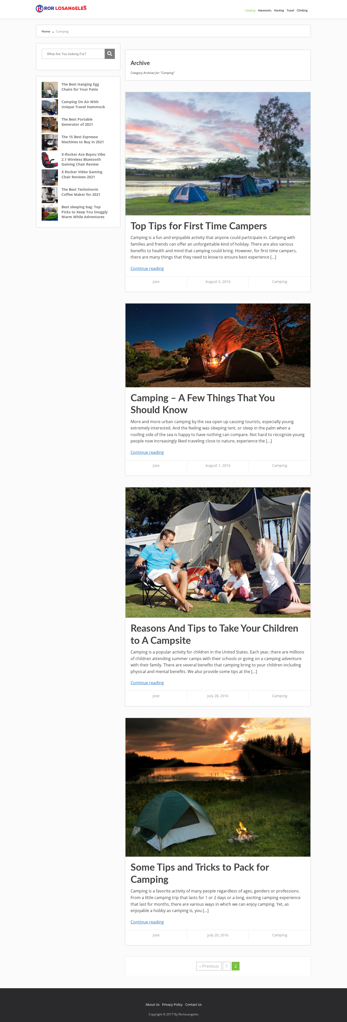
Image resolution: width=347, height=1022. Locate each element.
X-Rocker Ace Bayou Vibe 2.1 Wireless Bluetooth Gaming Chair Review (83, 159)
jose (156, 281)
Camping (250, 10)
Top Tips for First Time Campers (199, 226)
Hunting (279, 10)
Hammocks (265, 10)
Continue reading (147, 268)
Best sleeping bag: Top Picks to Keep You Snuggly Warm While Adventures (84, 211)
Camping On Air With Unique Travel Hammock (83, 104)
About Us (153, 1004)
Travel (290, 10)
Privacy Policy (172, 1004)
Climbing (302, 10)
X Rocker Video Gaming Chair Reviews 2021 (81, 174)
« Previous (209, 966)
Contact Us (193, 1004)
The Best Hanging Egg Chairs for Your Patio (80, 87)
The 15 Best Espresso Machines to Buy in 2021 (82, 139)
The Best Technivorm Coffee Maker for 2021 (80, 192)
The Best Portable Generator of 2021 (77, 122)
